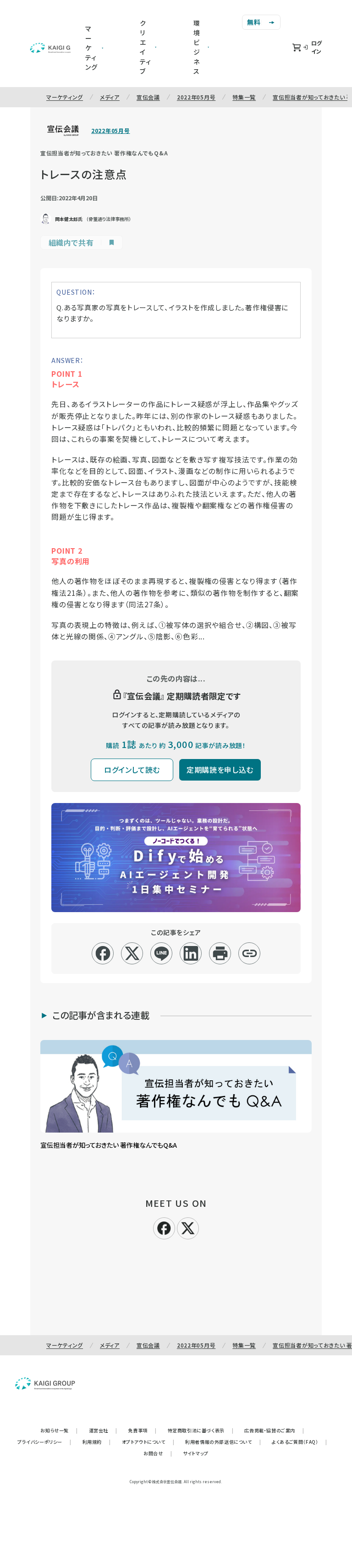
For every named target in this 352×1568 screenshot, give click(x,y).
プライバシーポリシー (44, 1441)
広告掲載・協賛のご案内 (274, 1430)
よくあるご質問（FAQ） (299, 1441)
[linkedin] (191, 953)
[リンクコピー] (249, 953)
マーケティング (64, 97)
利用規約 (96, 1441)
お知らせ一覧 (58, 1430)
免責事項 (142, 1430)
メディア (110, 97)
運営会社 (103, 1430)
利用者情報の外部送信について (223, 1441)
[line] (161, 953)
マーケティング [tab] (91, 48)
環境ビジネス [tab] (196, 47)
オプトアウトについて (148, 1441)
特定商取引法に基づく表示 (201, 1430)
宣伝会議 (148, 97)
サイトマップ (196, 1453)
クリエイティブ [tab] (145, 47)
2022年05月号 (196, 97)
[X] (188, 1226)
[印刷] (220, 953)
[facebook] (103, 953)
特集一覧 (244, 97)
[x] (132, 953)
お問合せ (157, 1453)
